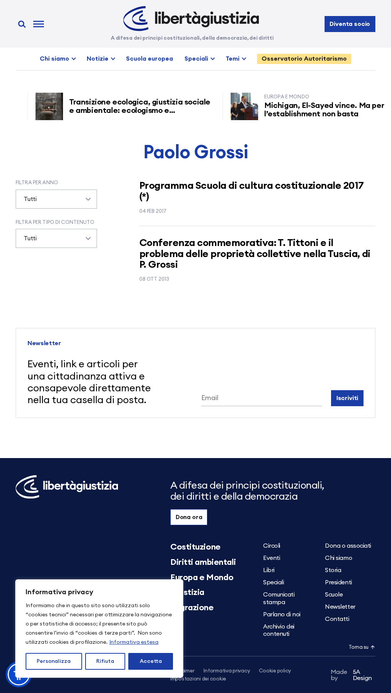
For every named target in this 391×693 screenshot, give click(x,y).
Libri (269, 570)
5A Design (351, 675)
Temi (232, 59)
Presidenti (338, 582)
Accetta (151, 661)
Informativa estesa (133, 642)
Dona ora (189, 517)
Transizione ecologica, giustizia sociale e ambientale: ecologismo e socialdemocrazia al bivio (132, 110)
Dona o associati (348, 546)
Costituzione (195, 547)
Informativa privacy (227, 671)
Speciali (196, 59)
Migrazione (192, 607)
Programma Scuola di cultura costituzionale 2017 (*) (251, 191)
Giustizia (187, 592)
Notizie (97, 59)
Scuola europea (149, 59)
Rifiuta (105, 661)
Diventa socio (350, 24)
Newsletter (340, 607)
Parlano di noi (282, 614)
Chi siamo (54, 59)
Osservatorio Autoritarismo (304, 59)
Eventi (271, 558)
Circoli (271, 546)
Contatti (337, 619)
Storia (333, 570)
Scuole (334, 595)
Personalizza (54, 661)
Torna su (358, 647)
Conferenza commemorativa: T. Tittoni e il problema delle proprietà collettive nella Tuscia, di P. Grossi (254, 254)
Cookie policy (275, 671)
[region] (99, 628)
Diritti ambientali (203, 562)
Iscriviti (347, 398)
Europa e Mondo (202, 577)
